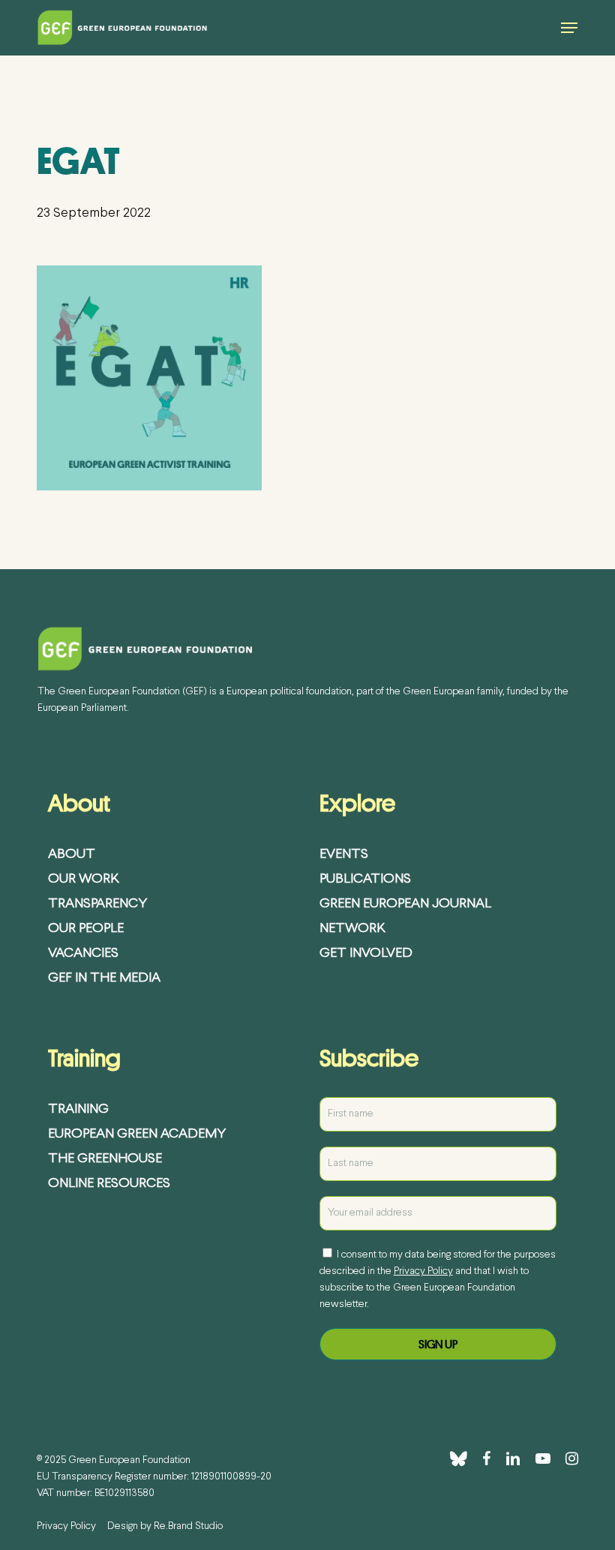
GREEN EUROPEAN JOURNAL (405, 904)
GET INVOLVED (366, 953)
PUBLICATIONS (365, 879)
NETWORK (353, 929)
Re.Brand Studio (188, 1526)
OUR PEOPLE (86, 929)
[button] (569, 27)
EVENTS (344, 854)
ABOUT (71, 854)
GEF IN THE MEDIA (104, 978)
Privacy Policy (423, 1271)
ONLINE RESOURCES (109, 1184)
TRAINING (78, 1109)
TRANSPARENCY (97, 904)
